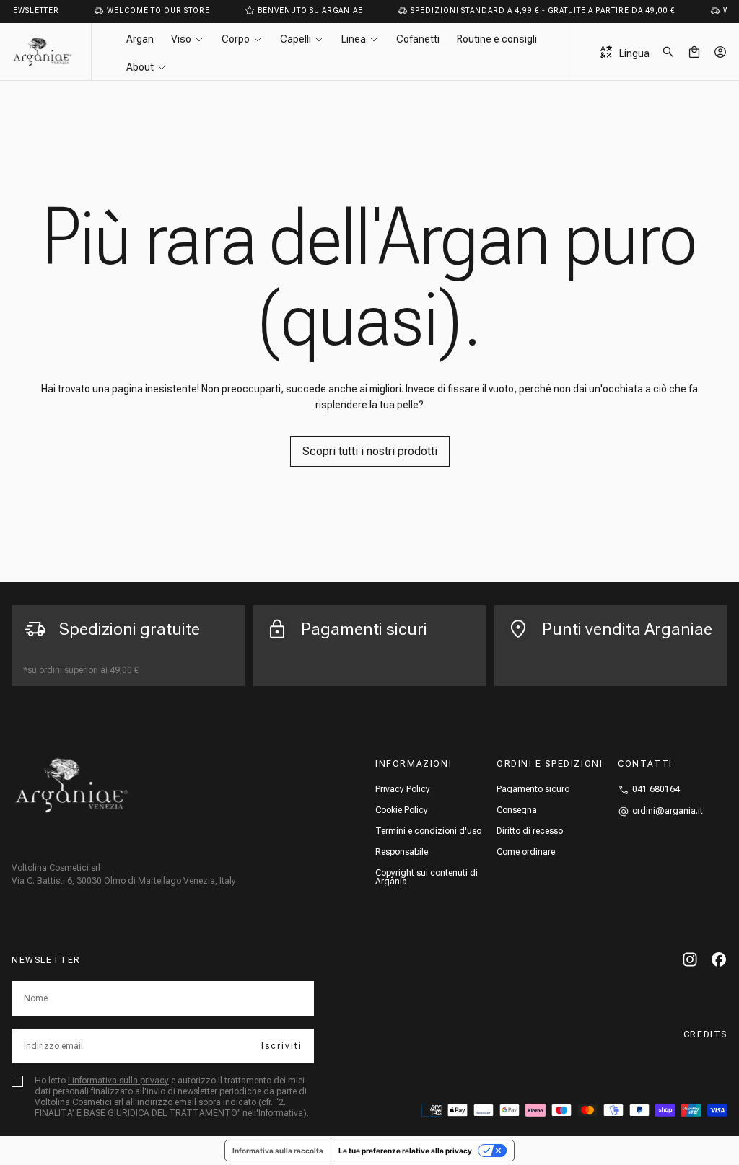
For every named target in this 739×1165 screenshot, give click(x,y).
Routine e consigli (497, 39)
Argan (140, 39)
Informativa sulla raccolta (277, 1150)
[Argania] (72, 785)
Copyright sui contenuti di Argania (426, 877)
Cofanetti (418, 39)
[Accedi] (720, 52)
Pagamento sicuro (533, 789)
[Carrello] (694, 52)
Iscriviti (281, 1046)
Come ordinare (526, 852)
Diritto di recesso (530, 831)
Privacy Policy (402, 789)
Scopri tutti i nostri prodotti (369, 451)
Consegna (517, 810)
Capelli (295, 39)
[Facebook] (718, 959)
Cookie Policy (401, 810)
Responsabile (401, 852)
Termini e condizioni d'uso (428, 831)
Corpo (236, 39)
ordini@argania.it (667, 811)
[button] (668, 52)
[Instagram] (690, 959)
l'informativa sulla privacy (118, 1081)
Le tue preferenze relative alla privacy (405, 1150)
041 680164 (656, 789)
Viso (181, 39)
